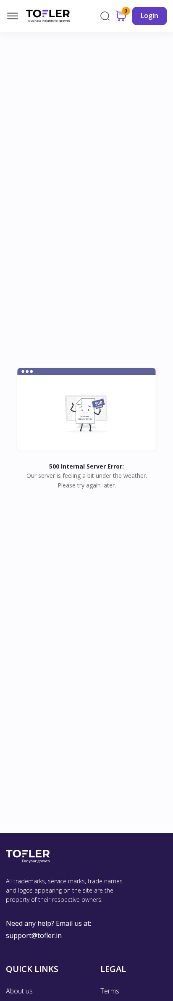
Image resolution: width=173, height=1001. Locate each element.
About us (19, 991)
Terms (109, 991)
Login (149, 15)
